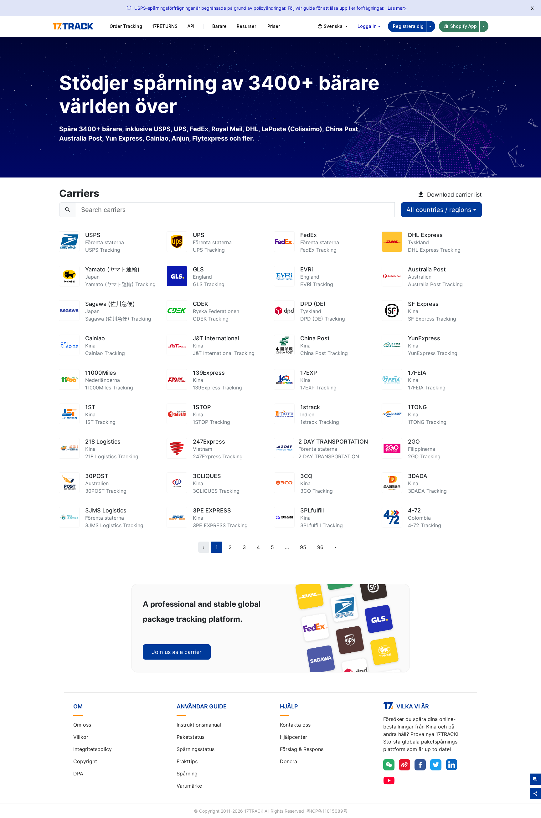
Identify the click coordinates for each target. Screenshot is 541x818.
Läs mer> (397, 8)
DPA (78, 773)
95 (303, 547)
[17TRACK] (73, 26)
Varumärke (189, 786)
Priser (273, 26)
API (191, 26)
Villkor (80, 737)
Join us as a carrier (177, 652)
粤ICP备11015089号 (327, 811)
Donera (288, 761)
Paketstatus (190, 737)
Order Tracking (126, 26)
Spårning (187, 773)
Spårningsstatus (195, 749)
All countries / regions (438, 210)
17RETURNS (165, 26)
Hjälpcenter (293, 737)
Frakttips (187, 761)
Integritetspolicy (92, 749)
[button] (287, 547)
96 (320, 547)
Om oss (82, 725)
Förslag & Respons (301, 749)
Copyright (85, 761)
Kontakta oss (295, 725)
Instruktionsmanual (199, 725)
